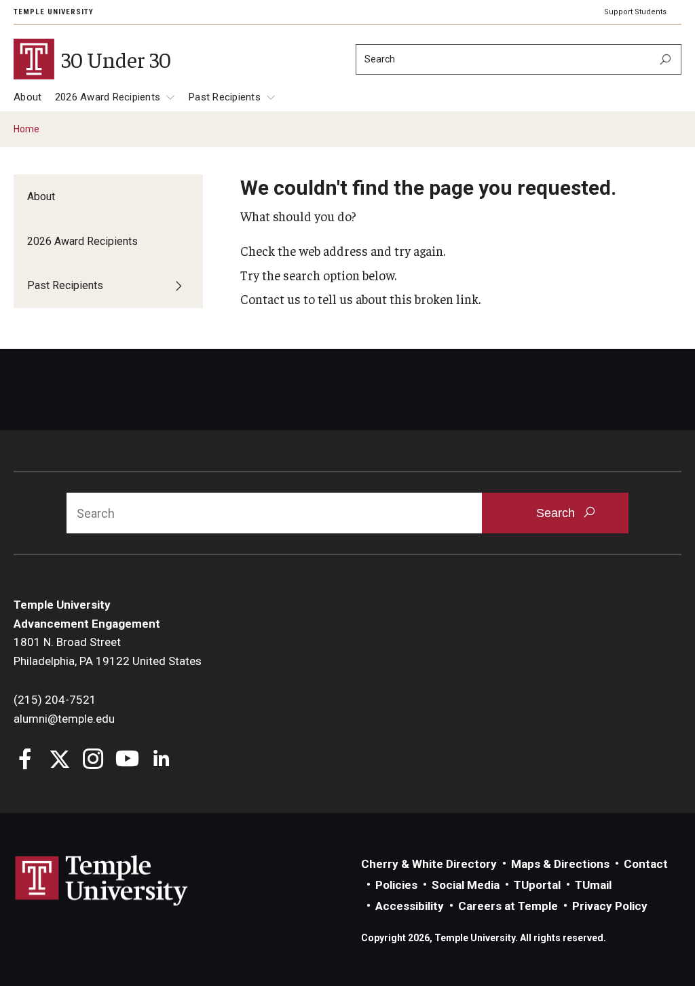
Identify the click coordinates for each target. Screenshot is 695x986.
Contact (646, 864)
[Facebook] (25, 760)
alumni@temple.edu (64, 718)
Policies (396, 885)
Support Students (635, 11)
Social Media (466, 885)
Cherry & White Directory (429, 864)
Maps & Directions (560, 864)
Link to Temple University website (102, 881)
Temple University (54, 11)
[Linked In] (161, 760)
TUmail (593, 885)
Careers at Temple (508, 906)
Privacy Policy (609, 906)
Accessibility (409, 906)
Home (26, 129)
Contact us (270, 298)
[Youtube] (127, 760)
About (27, 97)
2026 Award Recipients (107, 97)
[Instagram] (93, 760)
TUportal (537, 885)
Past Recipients (225, 97)
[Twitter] (59, 760)
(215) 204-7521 (55, 699)
